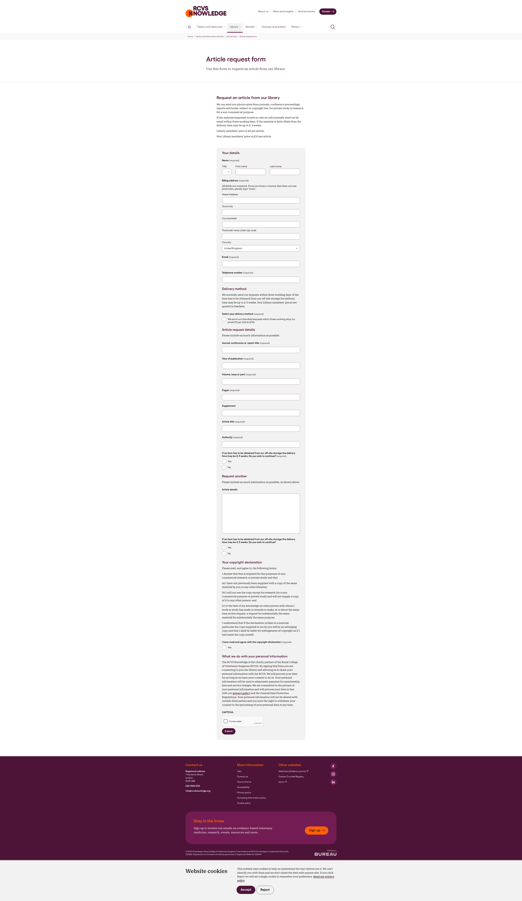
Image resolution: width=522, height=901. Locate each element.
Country (226, 242)
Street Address (230, 194)
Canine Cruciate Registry (291, 777)
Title (224, 166)
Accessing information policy (251, 798)
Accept (246, 889)
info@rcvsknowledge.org (198, 791)
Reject (265, 890)
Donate (326, 11)
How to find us (244, 782)
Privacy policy (244, 792)
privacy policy (241, 693)
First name (241, 166)
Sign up (314, 830)
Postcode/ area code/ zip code (239, 230)
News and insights (283, 11)
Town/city (227, 206)
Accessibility (243, 787)
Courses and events (274, 26)
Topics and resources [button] (210, 26)
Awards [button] (250, 26)
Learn (283, 782)
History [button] (295, 26)
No (229, 467)
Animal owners (306, 11)
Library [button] (234, 26)
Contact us (242, 777)
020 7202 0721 (193, 786)
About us (263, 11)
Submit (229, 731)
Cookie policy (244, 803)
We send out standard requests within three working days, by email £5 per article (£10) (261, 321)
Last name (276, 166)
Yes (229, 461)
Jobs (239, 771)
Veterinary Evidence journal (294, 771)
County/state (229, 218)
